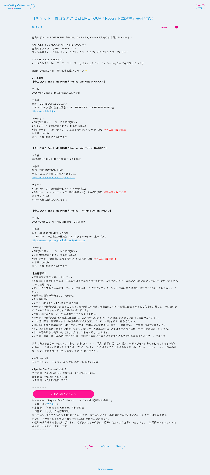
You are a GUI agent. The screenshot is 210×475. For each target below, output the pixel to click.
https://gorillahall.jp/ (43, 111)
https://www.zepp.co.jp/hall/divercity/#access (58, 240)
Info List (105, 446)
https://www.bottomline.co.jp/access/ (53, 177)
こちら (50, 404)
